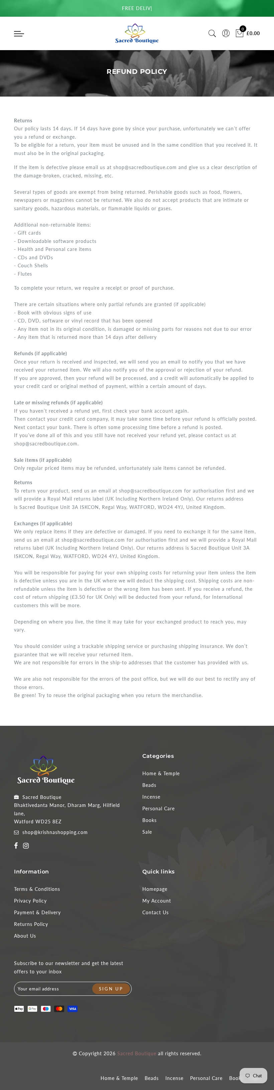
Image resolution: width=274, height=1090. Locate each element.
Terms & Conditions (37, 889)
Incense (151, 797)
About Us (25, 936)
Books (149, 820)
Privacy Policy (30, 901)
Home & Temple (161, 773)
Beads (149, 785)
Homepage (154, 889)
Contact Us (155, 912)
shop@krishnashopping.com (55, 832)
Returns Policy (31, 924)
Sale (147, 832)
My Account (156, 901)
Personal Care (158, 808)
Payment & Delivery (37, 912)
